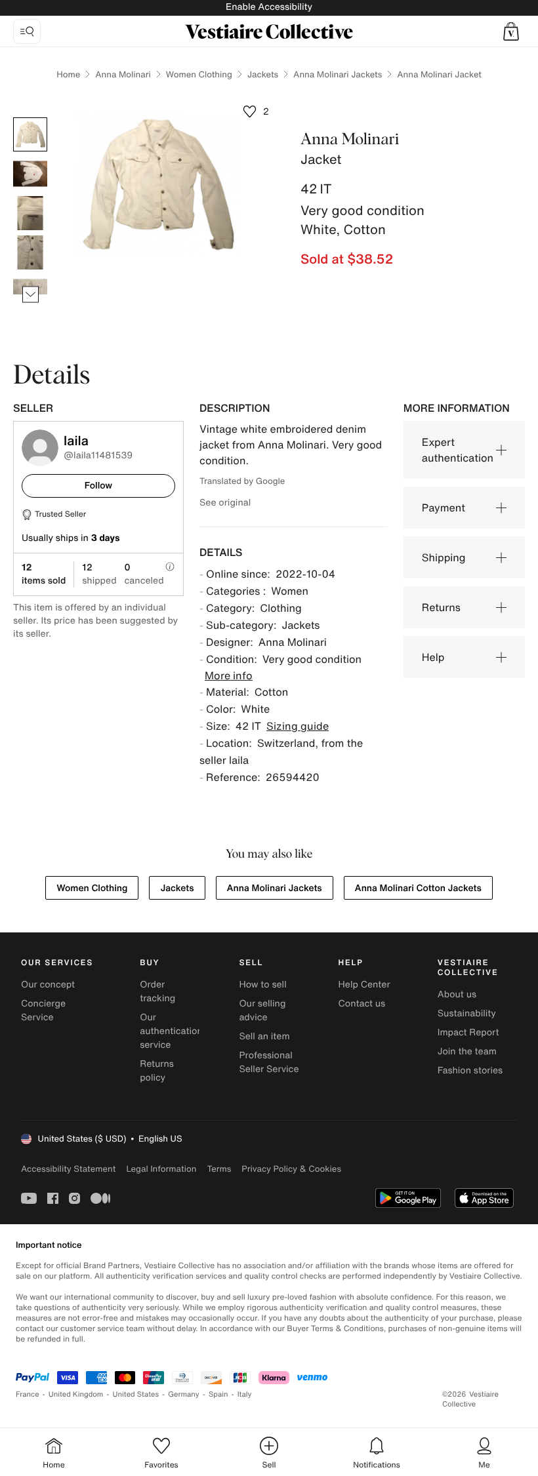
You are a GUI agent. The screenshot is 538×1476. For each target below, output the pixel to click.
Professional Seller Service (269, 1062)
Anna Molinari (123, 74)
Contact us (362, 1003)
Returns (441, 607)
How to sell (262, 984)
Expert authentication (457, 450)
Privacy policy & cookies (291, 1169)
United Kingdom (76, 1394)
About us (457, 994)
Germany (183, 1394)
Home (68, 74)
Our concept (48, 984)
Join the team (467, 1051)
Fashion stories (470, 1070)
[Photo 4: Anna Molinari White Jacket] (30, 252)
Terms (219, 1169)
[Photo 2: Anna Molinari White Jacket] (30, 174)
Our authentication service (171, 1031)
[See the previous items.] (30, 118)
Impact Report (468, 1032)
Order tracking (157, 991)
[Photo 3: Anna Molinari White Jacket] (30, 213)
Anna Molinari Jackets (337, 74)
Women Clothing (199, 74)
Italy (245, 1394)
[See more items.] (30, 295)
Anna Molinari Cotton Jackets (418, 888)
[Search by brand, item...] (27, 31)
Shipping (444, 557)
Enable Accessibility (269, 7)
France (27, 1394)
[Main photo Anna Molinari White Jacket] (30, 134)
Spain (218, 1394)
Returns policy (157, 1071)
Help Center (364, 984)
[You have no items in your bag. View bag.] (511, 31)
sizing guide (297, 726)
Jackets (262, 74)
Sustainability (467, 1013)
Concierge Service (43, 1010)
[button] (511, 31)
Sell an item (264, 1036)
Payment (443, 507)
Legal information (161, 1169)
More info (229, 675)
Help (433, 657)
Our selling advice (262, 1010)
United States (136, 1394)
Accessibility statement (68, 1169)
